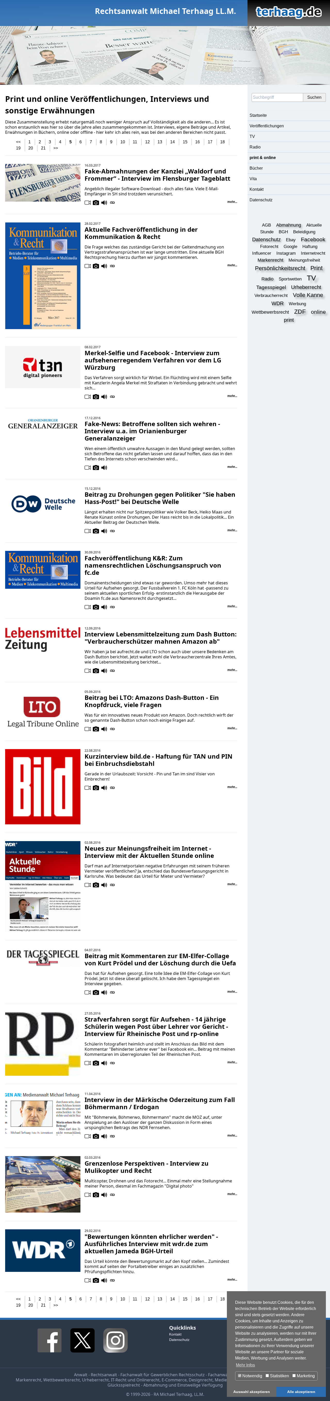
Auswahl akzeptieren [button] (251, 1392)
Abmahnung (155, 1385)
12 (147, 142)
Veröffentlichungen (267, 126)
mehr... (232, 202)
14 (172, 142)
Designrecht (201, 1380)
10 (122, 142)
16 (197, 142)
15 (185, 142)
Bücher (256, 168)
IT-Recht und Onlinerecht (135, 1380)
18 (222, 142)
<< (18, 142)
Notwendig (251, 1376)
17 (210, 142)
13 (160, 142)
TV (252, 136)
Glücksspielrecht (124, 1385)
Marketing (305, 1376)
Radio (255, 147)
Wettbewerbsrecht (61, 1380)
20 (30, 148)
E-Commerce (174, 1380)
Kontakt (256, 189)
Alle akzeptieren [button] (301, 1392)
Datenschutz (261, 200)
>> (55, 148)
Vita (253, 179)
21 (43, 148)
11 (135, 142)
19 (18, 148)
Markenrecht (28, 1380)
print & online (263, 157)
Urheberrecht (95, 1380)
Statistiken (279, 1376)
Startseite (258, 115)
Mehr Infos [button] (245, 1365)
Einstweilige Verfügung (200, 1385)
